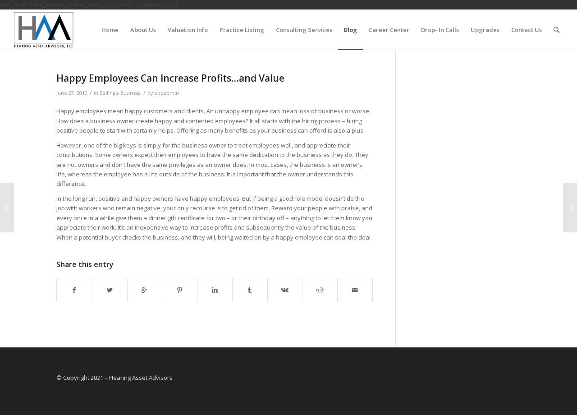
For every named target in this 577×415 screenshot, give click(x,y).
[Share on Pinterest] (179, 290)
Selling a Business (120, 93)
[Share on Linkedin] (214, 290)
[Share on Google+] (145, 290)
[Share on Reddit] (319, 290)
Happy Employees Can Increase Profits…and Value (170, 78)
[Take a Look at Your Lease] (7, 207)
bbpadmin (166, 93)
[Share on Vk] (285, 290)
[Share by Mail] (355, 290)
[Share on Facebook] (74, 290)
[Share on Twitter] (109, 290)
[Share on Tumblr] (250, 290)
